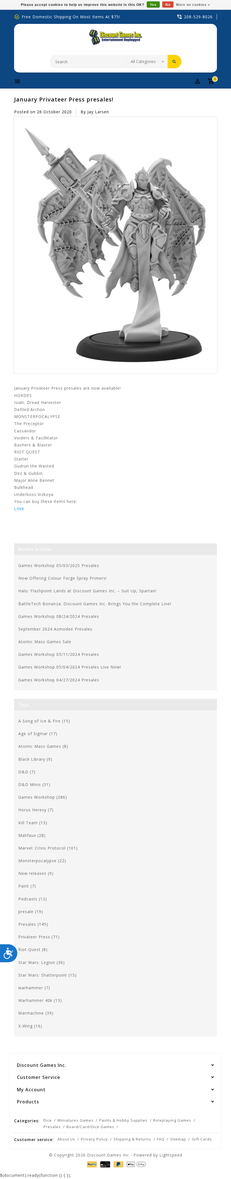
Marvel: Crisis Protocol (48, 848)
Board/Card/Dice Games (90, 1126)
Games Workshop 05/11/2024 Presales (58, 654)
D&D (26, 771)
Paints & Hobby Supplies (123, 1120)
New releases (36, 873)
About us (66, 1139)
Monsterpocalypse (42, 860)
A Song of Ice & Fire (44, 721)
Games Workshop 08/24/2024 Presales (58, 616)
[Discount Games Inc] (115, 37)
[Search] (174, 61)
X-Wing (30, 1026)
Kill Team (32, 822)
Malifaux (32, 835)
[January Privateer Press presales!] (115, 245)
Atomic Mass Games (43, 746)
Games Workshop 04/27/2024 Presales (58, 680)
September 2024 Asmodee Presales (55, 629)
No (167, 5)
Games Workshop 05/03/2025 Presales (58, 565)
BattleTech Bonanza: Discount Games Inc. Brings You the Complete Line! (94, 603)
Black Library (35, 759)
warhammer (34, 987)
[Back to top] (214, 1162)
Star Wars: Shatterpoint (47, 975)
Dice (47, 1120)
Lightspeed (170, 1155)
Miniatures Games (75, 1120)
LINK (19, 508)
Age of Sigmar (37, 733)
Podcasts (32, 899)
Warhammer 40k (40, 1000)
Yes (153, 5)
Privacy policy (94, 1139)
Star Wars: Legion (41, 962)
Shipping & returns (132, 1139)
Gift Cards (202, 1139)
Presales (33, 924)
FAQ (161, 1139)
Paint (27, 886)
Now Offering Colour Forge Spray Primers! (62, 578)
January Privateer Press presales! (64, 99)
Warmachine (36, 1013)
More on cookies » (193, 5)
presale (30, 911)
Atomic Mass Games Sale (44, 641)
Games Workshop (42, 797)
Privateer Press (39, 936)
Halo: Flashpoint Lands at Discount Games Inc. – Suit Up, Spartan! (87, 590)
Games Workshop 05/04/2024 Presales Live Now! (69, 667)
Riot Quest (33, 949)
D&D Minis (34, 784)
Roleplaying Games (172, 1120)
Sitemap (178, 1139)
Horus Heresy (36, 809)
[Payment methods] (91, 1164)
